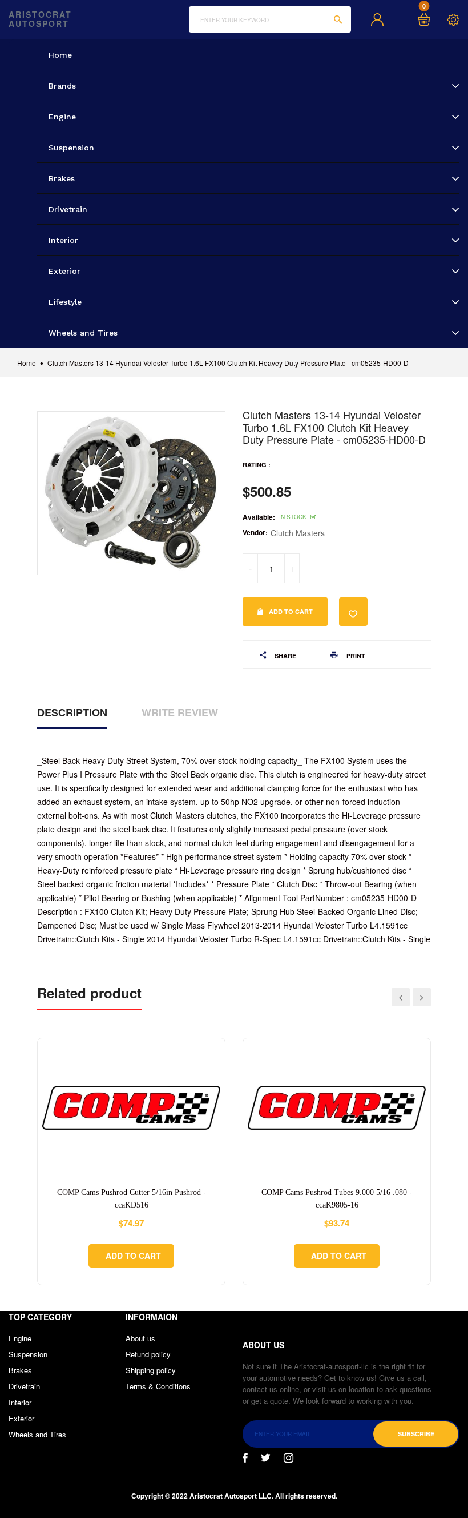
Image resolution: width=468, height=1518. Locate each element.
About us (140, 1338)
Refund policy (148, 1354)
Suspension (28, 1354)
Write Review (180, 712)
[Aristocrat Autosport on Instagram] (288, 1458)
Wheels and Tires (37, 1434)
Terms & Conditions (158, 1386)
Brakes (20, 1370)
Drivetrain (24, 1386)
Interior (20, 1402)
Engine (20, 1338)
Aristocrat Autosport (40, 19)
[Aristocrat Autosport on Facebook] (245, 1458)
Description (72, 712)
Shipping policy (151, 1370)
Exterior (21, 1418)
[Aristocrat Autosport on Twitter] (266, 1458)
